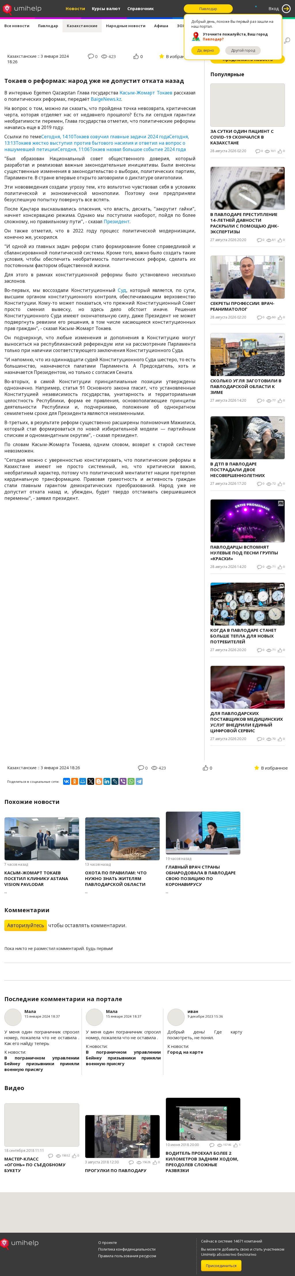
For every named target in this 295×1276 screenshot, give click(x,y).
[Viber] (123, 781)
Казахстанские (82, 25)
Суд (122, 290)
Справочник (140, 8)
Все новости (16, 25)
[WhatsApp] (131, 781)
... (36, 882)
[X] (90, 781)
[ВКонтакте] (66, 781)
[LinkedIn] (106, 781)
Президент (117, 221)
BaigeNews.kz (106, 99)
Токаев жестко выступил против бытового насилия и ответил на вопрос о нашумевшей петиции (96, 142)
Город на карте (185, 1052)
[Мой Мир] (82, 781)
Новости (75, 8)
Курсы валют (106, 8)
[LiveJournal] (114, 781)
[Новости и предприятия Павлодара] (22, 8)
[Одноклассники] (74, 781)
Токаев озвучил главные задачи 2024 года (105, 136)
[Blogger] (98, 781)
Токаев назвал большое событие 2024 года (121, 149)
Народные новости (125, 25)
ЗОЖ (181, 25)
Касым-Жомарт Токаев (146, 93)
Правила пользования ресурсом (127, 1255)
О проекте (107, 1242)
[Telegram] (139, 781)
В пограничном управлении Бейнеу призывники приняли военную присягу (41, 1063)
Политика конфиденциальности (127, 1249)
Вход (273, 8)
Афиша (161, 25)
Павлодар (48, 25)
